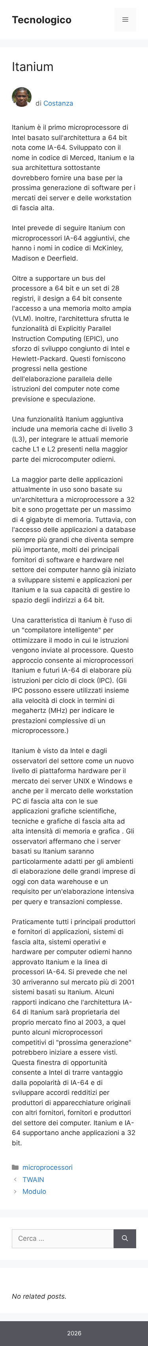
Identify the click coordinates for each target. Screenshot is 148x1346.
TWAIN (33, 1180)
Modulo (34, 1191)
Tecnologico (41, 20)
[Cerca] (125, 1238)
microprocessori (47, 1167)
